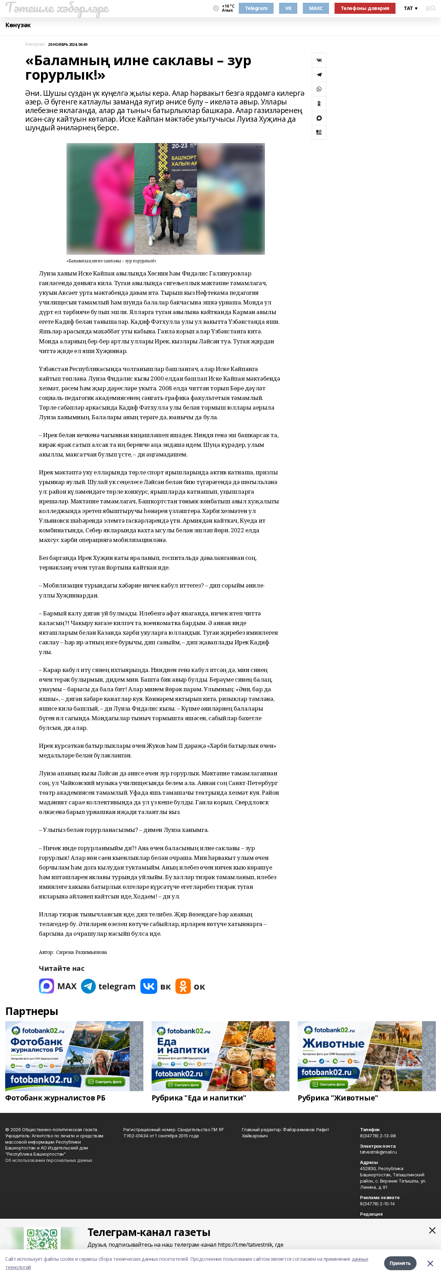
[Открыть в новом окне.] (58, 986)
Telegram (256, 8)
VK (288, 8)
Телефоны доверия (365, 8)
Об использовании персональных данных (48, 1160)
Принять (400, 1263)
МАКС (315, 8)
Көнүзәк (18, 25)
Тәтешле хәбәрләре (56, 7)
